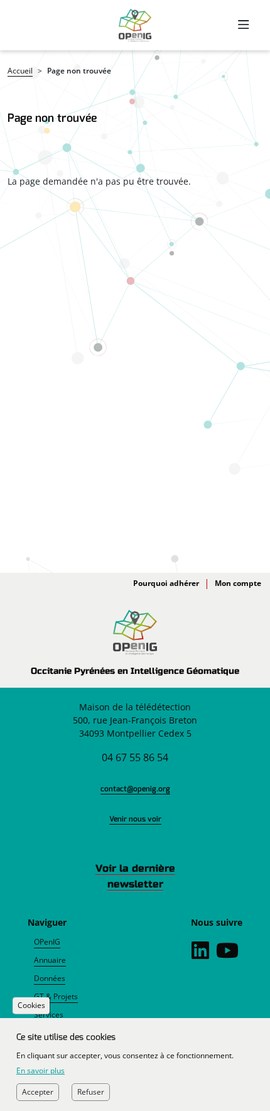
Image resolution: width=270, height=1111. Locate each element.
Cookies (31, 1005)
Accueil (20, 70)
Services (48, 1014)
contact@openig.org (135, 789)
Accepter (37, 1092)
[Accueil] (135, 25)
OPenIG (47, 941)
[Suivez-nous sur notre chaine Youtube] (227, 954)
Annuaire (50, 960)
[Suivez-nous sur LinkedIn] (200, 954)
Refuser (90, 1092)
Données (49, 978)
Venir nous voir (135, 819)
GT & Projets (56, 996)
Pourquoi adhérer (166, 583)
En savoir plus (40, 1070)
